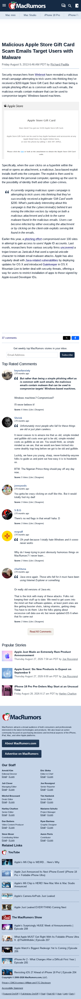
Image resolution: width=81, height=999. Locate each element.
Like (31, 409)
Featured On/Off (10, 994)
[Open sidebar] (77, 6)
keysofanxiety (22, 370)
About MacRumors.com (20, 743)
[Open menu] (4, 5)
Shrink (18, 418)
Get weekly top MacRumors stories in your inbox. (40, 348)
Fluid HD (51, 994)
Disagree (39, 409)
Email (4, 777)
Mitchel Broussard (11, 796)
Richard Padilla (59, 64)
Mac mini (10, 15)
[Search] (71, 6)
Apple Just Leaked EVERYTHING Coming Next (40, 907)
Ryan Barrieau (47, 821)
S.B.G (17, 510)
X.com (12, 777)
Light (65, 994)
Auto (59, 994)
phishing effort (33, 239)
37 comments (9, 337)
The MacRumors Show (27, 917)
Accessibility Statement (12, 988)
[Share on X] (66, 338)
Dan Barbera (8, 821)
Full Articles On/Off (29, 994)
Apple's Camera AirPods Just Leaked (34, 896)
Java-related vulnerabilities (41, 260)
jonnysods (20, 485)
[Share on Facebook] (75, 338)
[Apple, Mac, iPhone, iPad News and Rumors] (27, 9)
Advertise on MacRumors (21, 753)
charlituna (20, 569)
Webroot (40, 74)
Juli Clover (7, 783)
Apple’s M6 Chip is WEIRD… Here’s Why (37, 862)
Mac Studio (30, 15)
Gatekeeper (50, 264)
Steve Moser (8, 834)
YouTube (14, 852)
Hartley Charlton (67, 693)
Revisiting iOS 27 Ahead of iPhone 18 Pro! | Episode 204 (45, 972)
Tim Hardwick (47, 796)
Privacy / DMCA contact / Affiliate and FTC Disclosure (26, 983)
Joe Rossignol (70, 659)
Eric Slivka (45, 770)
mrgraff (18, 531)
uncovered (66, 247)
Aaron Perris (46, 834)
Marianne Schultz (49, 809)
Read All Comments (40, 631)
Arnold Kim (7, 770)
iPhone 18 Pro (52, 15)
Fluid (43, 994)
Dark (71, 994)
